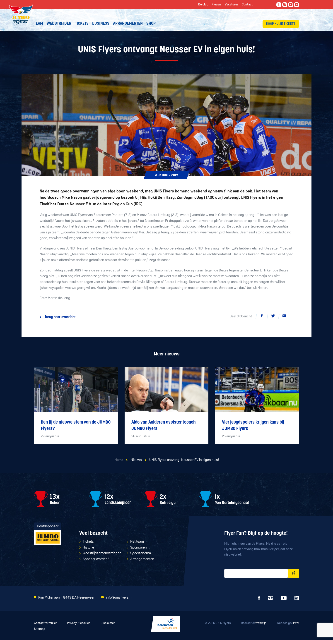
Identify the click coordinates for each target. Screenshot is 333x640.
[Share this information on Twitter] (273, 317)
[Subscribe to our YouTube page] (290, 4)
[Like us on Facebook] (278, 4)
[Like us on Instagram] (284, 4)
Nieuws (136, 460)
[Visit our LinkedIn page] (296, 4)
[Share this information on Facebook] (261, 317)
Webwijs (260, 623)
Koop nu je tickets (280, 24)
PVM (296, 623)
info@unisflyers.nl (119, 597)
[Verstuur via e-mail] (284, 317)
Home (118, 460)
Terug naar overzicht (60, 317)
